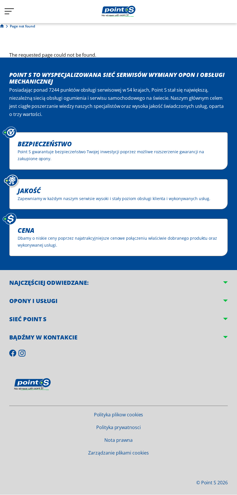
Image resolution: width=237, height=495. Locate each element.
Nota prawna (118, 440)
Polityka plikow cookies (118, 414)
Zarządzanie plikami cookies (118, 453)
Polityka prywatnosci (118, 427)
